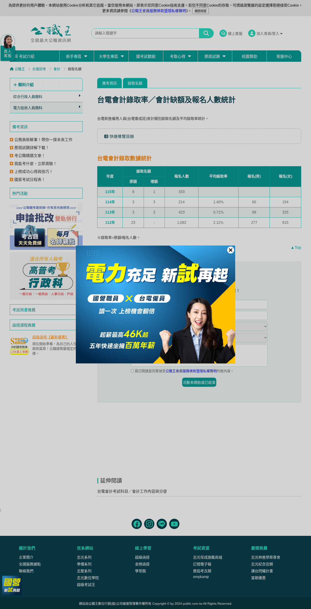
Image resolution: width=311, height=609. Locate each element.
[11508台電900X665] (155, 304)
